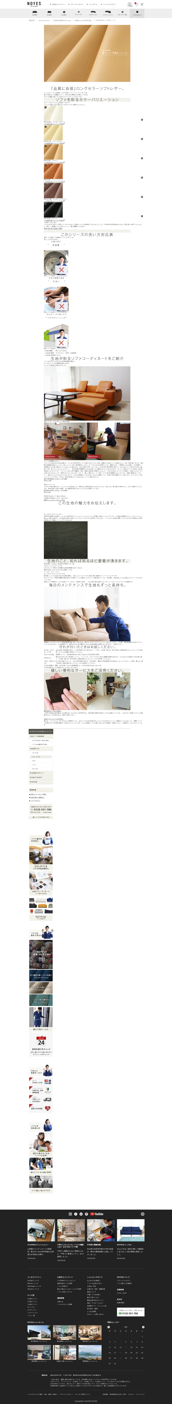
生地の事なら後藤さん (38, 797)
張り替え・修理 (92, 1308)
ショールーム (93, 4)
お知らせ (60, 1301)
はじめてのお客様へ (94, 1280)
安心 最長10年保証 (41, 1108)
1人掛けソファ (32, 1304)
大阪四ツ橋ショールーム (64, 1361)
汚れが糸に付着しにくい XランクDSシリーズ (41, 988)
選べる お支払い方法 (41, 1081)
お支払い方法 (91, 1286)
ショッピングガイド (109, 4)
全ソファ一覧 (122, 15)
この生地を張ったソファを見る (54, 124)
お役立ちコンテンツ (58, 4)
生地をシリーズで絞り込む (83, 20)
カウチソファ (93, 15)
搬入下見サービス (93, 1297)
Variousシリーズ (33, 1289)
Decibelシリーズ (33, 1280)
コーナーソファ (108, 15)
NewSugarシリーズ (34, 1286)
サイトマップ (140, 1394)
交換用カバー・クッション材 (96, 1306)
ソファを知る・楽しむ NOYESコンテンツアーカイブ (41, 1145)
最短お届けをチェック (41, 1044)
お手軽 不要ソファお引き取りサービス (41, 1099)
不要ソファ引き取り (94, 1294)
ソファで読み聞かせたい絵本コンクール (41, 1166)
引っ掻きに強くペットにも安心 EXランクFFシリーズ (41, 975)
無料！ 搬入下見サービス (41, 1019)
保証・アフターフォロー (95, 1303)
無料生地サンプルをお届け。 (53, 711)
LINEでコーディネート (41, 883)
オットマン (78, 14)
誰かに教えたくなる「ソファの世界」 (70, 1289)
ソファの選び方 (62, 1286)
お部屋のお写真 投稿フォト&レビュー (41, 858)
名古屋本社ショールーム (39, 1341)
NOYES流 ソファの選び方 (41, 908)
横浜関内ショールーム (39, 1361)
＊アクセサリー (137, 15)
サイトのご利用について (82, 1394)
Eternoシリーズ (32, 1283)
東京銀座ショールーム (64, 1341)
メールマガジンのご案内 (35, 1394)
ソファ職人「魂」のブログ (41, 1184)
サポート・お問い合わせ (95, 1314)
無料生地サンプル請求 (64, 1283)
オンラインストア (44, 20)
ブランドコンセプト (76, 4)
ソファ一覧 (31, 1315)
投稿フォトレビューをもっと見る (54, 500)
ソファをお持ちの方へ (94, 1283)
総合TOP (32, 20)
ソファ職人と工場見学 (124, 1283)
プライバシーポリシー (66, 1394)
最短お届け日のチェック (95, 1300)
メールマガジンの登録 (64, 1304)
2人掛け (49, 15)
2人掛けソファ (32, 1301)
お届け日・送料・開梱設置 (96, 1289)
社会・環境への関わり (51, 1394)
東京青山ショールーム (90, 1341)
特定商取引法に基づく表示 (118, 1394)
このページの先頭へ (143, 1214)
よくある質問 (91, 1311)
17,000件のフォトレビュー (66, 1280)
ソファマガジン (35, 800)
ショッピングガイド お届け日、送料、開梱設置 (41, 1090)
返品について (91, 1292)
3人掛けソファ (32, 1299)
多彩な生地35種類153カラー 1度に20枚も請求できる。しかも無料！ (41, 954)
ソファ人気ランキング (64, 1292)
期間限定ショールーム (90, 1361)
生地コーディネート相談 (38, 794)
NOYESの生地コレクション (62, 20)
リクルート (131, 1394)
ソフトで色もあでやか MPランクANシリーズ (41, 1000)
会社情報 (105, 1394)
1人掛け (64, 15)
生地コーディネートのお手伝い (54, 719)
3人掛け (34, 15)
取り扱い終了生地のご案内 (53, 228)
